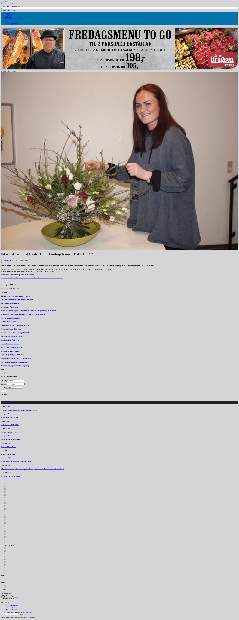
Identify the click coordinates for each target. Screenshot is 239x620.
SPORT (6, 22)
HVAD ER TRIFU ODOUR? (10, 340)
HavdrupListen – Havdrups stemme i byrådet (15, 296)
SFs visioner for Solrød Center (10, 476)
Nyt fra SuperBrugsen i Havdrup (11, 347)
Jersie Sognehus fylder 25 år (10, 425)
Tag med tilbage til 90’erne (9, 432)
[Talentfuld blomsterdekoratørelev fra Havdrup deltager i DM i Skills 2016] (119, 249)
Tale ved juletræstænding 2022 (10, 318)
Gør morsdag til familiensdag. (10, 303)
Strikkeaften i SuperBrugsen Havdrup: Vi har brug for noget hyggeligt (23, 314)
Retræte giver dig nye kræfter (10, 351)
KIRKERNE (7, 17)
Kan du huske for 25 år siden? (10, 439)
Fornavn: (3, 380)
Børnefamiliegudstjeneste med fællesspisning (15, 366)
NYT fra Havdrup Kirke (8, 322)
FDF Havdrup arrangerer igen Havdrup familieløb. (17, 299)
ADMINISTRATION (10, 609)
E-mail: (3, 387)
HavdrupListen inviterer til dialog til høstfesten (15, 333)
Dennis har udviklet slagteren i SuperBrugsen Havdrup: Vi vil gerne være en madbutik (28, 310)
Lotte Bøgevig (7, 260)
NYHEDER (7, 13)
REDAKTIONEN (9, 607)
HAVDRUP (26, 260)
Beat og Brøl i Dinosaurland (9, 417)
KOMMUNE (8, 15)
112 (5, 20)
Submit (21, 614)
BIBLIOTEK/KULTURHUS (12, 19)
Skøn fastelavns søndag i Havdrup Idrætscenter (16, 358)
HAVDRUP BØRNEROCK (9, 307)
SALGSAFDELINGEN (11, 606)
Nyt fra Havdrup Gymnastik (10, 344)
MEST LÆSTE (9, 403)
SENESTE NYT (9, 401)
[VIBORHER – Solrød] (8, 10)
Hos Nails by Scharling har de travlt (12, 336)
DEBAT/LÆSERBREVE (11, 24)
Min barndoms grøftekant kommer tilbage (14, 362)
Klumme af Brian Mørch (8, 447)
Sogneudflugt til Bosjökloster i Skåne (12, 355)
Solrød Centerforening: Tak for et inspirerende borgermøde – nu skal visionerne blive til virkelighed (32, 469)
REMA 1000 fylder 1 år (8, 454)
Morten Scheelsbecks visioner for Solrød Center (16, 461)
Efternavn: (4, 384)
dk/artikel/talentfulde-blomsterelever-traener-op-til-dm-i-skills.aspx (32, 278)
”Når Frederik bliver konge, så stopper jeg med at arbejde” (19, 410)
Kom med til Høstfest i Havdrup (11, 329)
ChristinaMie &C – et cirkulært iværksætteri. (15, 325)
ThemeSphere (26, 612)
